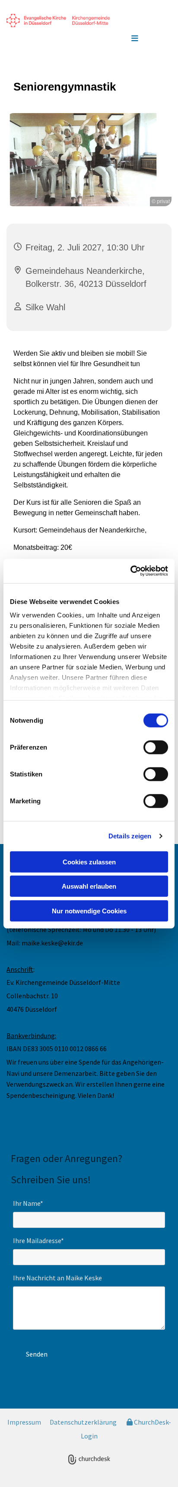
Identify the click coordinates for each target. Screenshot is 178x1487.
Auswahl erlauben (89, 886)
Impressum (24, 1422)
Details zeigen (129, 836)
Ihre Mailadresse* (38, 1241)
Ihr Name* (28, 1203)
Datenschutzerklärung (83, 1422)
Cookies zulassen (89, 861)
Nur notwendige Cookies (89, 910)
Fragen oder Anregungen (64, 1158)
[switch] (155, 747)
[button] (135, 39)
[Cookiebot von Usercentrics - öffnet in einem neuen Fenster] (130, 571)
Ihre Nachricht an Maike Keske (57, 1278)
